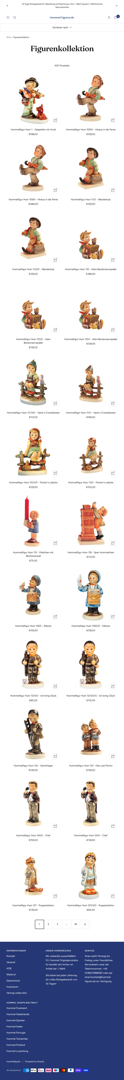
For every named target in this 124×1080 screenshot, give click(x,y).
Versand (10, 962)
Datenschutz (13, 980)
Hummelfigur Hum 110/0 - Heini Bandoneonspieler (33, 341)
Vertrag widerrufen (16, 992)
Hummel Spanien (15, 1020)
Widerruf (11, 974)
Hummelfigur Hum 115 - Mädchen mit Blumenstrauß (33, 554)
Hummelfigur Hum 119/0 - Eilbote (33, 625)
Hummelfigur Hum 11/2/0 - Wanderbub (33, 269)
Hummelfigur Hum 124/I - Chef (91, 835)
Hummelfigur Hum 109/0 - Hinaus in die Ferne (90, 129)
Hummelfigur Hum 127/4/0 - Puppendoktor (90, 905)
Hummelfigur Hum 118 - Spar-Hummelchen (91, 552)
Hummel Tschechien (17, 1038)
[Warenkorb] (116, 17)
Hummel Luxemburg (17, 1051)
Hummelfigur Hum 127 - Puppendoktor (33, 905)
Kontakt (10, 956)
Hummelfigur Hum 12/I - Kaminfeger (33, 765)
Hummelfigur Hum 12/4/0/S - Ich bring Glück (91, 695)
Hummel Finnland (15, 1044)
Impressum (12, 986)
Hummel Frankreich (16, 1008)
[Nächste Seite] (84, 924)
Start (8, 37)
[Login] (109, 17)
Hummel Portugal (15, 1032)
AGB (8, 968)
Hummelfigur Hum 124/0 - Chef (33, 835)
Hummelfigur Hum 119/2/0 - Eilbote (91, 625)
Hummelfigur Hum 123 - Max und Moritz (90, 765)
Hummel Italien (14, 1026)
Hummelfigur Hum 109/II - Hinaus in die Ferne (33, 199)
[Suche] (14, 17)
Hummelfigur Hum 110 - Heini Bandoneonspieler (91, 269)
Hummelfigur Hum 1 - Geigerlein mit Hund (33, 129)
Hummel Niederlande (17, 1014)
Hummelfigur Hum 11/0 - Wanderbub (91, 199)
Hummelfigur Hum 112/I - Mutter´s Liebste (90, 482)
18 (75, 924)
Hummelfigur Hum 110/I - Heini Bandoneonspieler (90, 339)
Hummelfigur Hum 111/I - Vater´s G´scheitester (91, 412)
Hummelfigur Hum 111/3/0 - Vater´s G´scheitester (33, 412)
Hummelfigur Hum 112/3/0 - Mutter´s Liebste (33, 482)
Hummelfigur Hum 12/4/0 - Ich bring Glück (33, 695)
